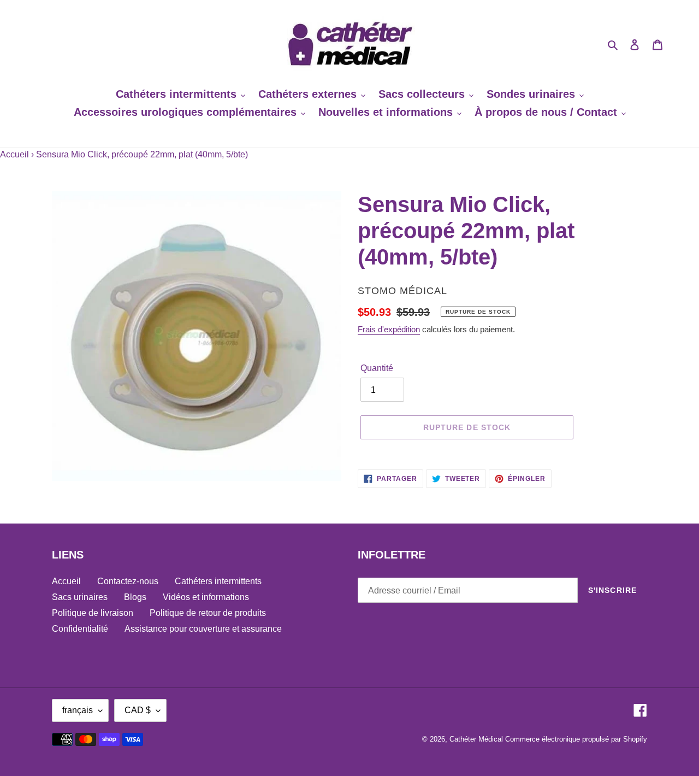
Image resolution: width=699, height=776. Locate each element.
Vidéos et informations (206, 597)
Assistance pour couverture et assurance (203, 628)
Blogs (135, 597)
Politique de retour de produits (208, 613)
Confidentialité (80, 628)
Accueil (14, 154)
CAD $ (138, 710)
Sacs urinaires (80, 597)
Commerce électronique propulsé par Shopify (576, 739)
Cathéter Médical (476, 739)
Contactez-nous (127, 581)
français (77, 710)
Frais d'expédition (389, 329)
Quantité (376, 368)
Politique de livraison (92, 613)
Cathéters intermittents (218, 581)
